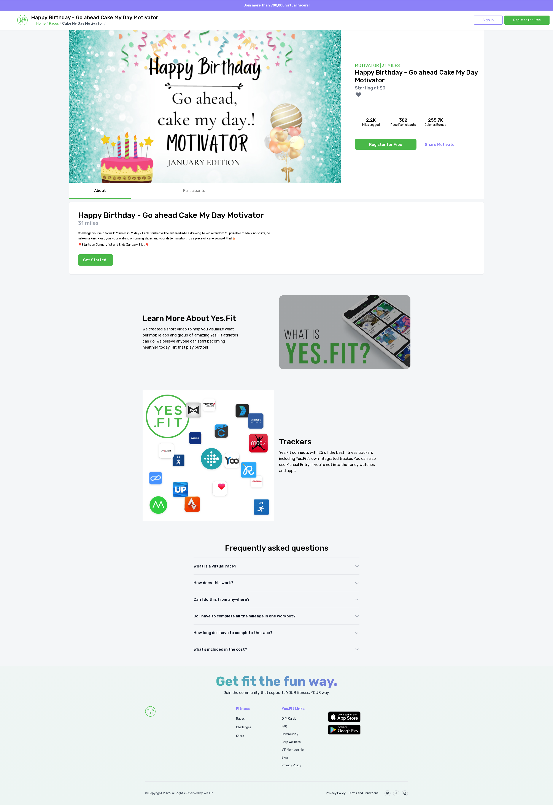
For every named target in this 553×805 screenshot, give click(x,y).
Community (290, 734)
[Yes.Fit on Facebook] (396, 793)
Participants (194, 190)
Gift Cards (289, 719)
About (100, 190)
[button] (368, 716)
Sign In (488, 20)
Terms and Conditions (363, 793)
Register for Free (527, 20)
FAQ (284, 726)
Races (240, 719)
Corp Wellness (291, 742)
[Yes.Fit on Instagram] (405, 793)
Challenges (243, 727)
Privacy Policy (291, 765)
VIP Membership (293, 750)
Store (240, 736)
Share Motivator (440, 144)
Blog (285, 757)
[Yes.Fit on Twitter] (388, 793)
